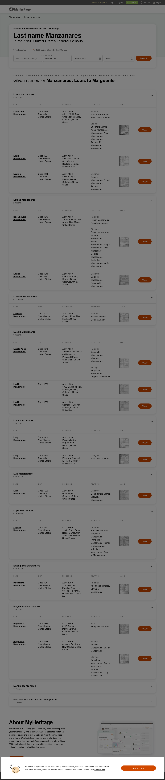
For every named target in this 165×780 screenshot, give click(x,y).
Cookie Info (99, 769)
